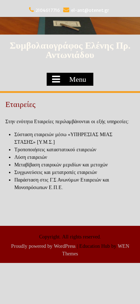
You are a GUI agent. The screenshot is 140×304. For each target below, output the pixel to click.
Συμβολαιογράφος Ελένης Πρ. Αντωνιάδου (70, 50)
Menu (77, 79)
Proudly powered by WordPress (43, 246)
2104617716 (48, 10)
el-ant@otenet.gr (90, 10)
